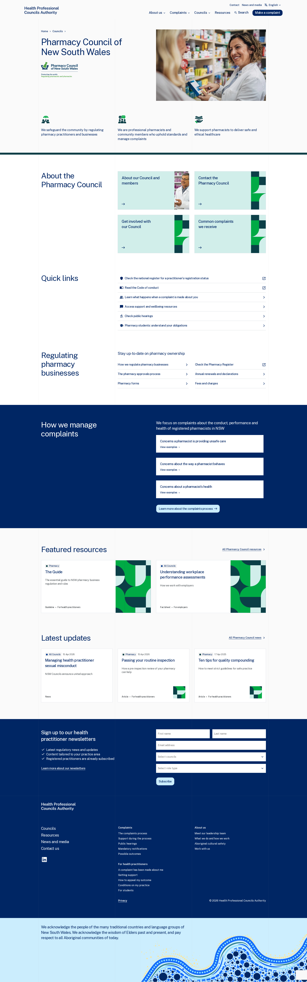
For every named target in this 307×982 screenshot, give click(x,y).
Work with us (202, 848)
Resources (222, 13)
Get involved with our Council (136, 224)
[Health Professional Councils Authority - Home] (41, 11)
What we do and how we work (212, 838)
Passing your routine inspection (148, 660)
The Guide (54, 572)
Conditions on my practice (134, 885)
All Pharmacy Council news (245, 637)
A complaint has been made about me (140, 869)
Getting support (128, 875)
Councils (200, 13)
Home (44, 31)
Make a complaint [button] (267, 13)
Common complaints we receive (215, 224)
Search (243, 12)
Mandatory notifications (132, 848)
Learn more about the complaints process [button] (186, 508)
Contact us (50, 848)
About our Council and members (140, 180)
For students (126, 890)
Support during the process (134, 838)
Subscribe (165, 781)
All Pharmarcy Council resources (241, 549)
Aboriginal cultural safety (210, 843)
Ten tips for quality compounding (226, 660)
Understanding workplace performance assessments (182, 575)
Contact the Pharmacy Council (213, 180)
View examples (168, 447)
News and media (252, 5)
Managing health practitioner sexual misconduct (69, 663)
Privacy (122, 900)
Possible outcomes (129, 853)
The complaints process (132, 833)
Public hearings (127, 843)
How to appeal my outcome (134, 880)
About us (155, 13)
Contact (234, 5)
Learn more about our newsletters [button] (63, 768)
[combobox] (275, 5)
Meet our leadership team (210, 833)
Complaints (178, 13)
